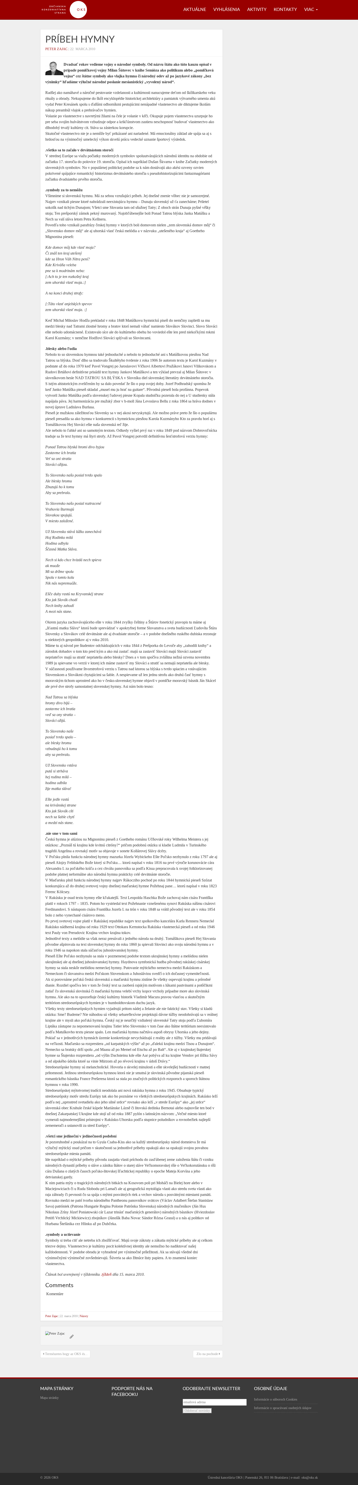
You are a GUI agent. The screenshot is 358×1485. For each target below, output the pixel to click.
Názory (84, 1316)
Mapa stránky (49, 1398)
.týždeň (106, 1274)
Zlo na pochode (207, 1354)
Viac (309, 10)
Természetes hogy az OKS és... (66, 1354)
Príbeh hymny (80, 39)
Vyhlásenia (226, 10)
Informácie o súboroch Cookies (275, 1399)
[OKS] (67, 2)
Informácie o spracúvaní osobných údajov (282, 1408)
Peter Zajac (56, 49)
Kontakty (285, 10)
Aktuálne (194, 10)
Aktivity (256, 10)
